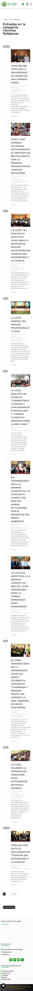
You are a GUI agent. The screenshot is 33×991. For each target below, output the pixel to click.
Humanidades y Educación (18, 91)
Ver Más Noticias (9, 907)
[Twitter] (14, 959)
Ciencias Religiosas (16, 89)
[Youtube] (18, 959)
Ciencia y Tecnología (16, 339)
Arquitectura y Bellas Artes (18, 338)
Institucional (14, 92)
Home (6, 19)
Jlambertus (14, 87)
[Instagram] (22, 959)
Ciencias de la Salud (16, 341)
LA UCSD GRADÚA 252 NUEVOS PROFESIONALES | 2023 (20, 324)
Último (14, 894)
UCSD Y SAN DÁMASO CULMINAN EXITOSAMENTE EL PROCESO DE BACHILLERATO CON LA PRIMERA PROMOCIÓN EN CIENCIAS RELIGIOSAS (20, 156)
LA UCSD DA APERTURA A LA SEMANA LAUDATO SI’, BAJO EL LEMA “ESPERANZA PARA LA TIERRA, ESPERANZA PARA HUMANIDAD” (20, 589)
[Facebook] (10, 959)
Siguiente (9, 894)
